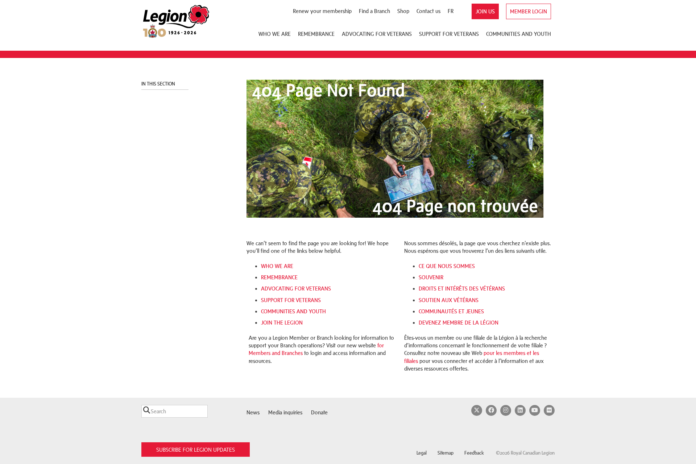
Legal (422, 453)
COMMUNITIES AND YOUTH (293, 311)
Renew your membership (322, 11)
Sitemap (445, 453)
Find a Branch (374, 11)
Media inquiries (285, 412)
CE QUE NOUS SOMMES (447, 266)
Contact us (428, 11)
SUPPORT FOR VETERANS (291, 300)
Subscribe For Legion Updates (195, 450)
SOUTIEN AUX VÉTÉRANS (448, 300)
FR (450, 11)
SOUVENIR (431, 277)
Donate (319, 412)
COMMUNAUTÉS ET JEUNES (451, 311)
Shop (403, 11)
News (253, 412)
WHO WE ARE (277, 266)
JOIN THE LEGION (282, 322)
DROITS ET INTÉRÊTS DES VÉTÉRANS (462, 288)
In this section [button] (158, 84)
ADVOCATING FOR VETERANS (296, 288)
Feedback (474, 453)
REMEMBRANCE (279, 277)
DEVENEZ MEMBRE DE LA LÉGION (458, 322)
